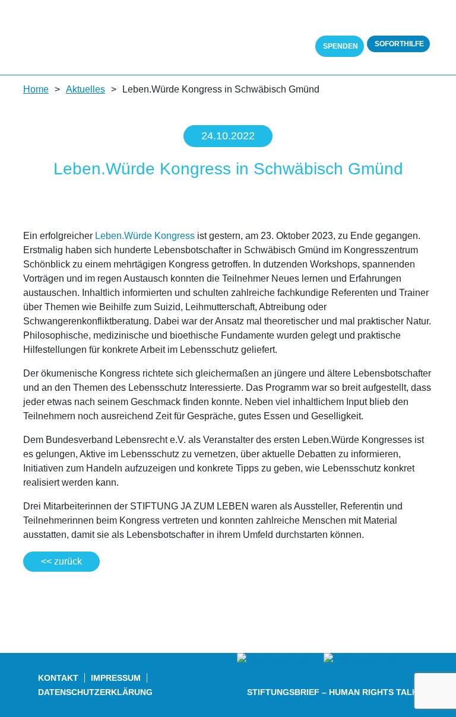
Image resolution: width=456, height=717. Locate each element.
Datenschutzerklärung (95, 692)
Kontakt (58, 678)
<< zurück (61, 561)
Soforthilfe (398, 44)
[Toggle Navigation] (425, 24)
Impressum (116, 678)
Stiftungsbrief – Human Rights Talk (332, 692)
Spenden (339, 46)
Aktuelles (85, 89)
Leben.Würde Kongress (145, 236)
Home (36, 89)
